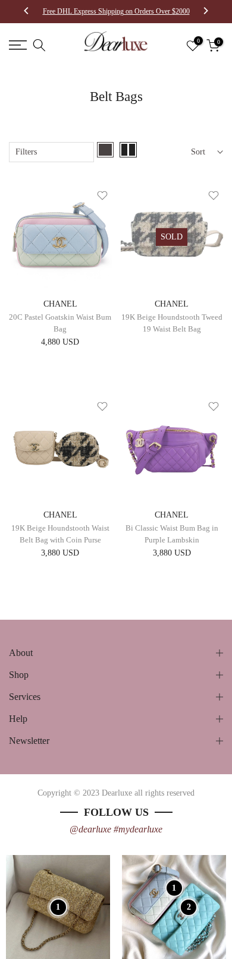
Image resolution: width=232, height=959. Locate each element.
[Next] (205, 12)
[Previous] (27, 12)
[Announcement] (116, 11)
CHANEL (60, 303)
